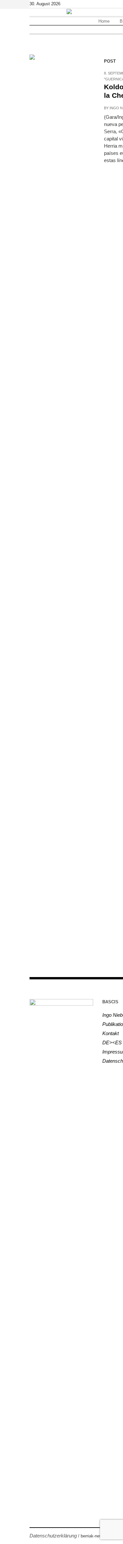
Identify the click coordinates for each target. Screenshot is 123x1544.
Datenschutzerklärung (53, 1535)
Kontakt (110, 1033)
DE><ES (112, 1042)
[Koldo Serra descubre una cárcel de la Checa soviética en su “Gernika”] (60, 85)
